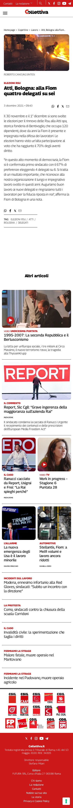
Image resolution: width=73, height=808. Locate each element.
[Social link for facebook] (54, 3)
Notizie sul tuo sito (36, 792)
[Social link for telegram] (69, 3)
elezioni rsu (18, 219)
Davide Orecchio (11, 566)
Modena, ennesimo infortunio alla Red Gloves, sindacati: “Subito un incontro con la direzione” (35, 586)
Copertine (23, 29)
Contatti (8, 3)
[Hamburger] (5, 13)
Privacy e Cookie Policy (36, 801)
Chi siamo (36, 780)
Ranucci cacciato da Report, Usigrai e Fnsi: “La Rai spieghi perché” (17, 485)
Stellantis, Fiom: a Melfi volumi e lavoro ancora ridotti (53, 553)
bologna (9, 222)
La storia (36, 796)
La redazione (23, 3)
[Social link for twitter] (49, 3)
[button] (53, 106)
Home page (9, 29)
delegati (23, 222)
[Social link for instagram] (58, 3)
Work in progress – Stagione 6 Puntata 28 (53, 483)
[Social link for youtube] (64, 3)
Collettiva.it (37, 746)
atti (31, 219)
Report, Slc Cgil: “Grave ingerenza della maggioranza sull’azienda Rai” (35, 409)
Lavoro (34, 29)
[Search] (40, 3)
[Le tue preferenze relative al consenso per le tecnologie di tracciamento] (66, 801)
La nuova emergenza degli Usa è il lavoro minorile (17, 553)
